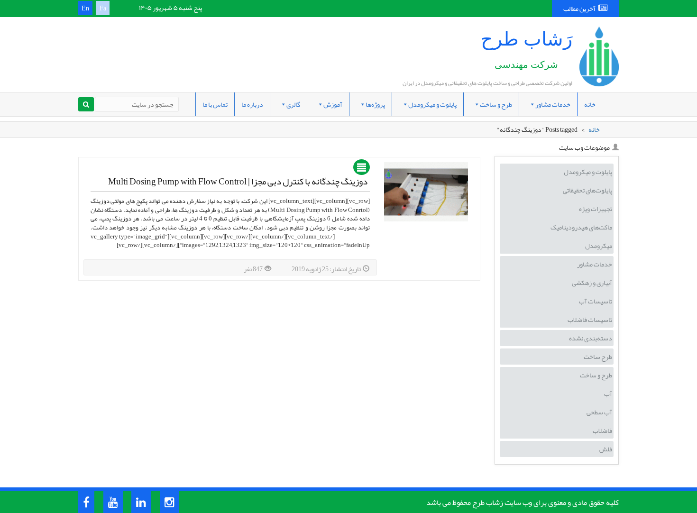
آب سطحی (599, 412)
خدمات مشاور (552, 104)
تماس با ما (215, 104)
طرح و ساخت (496, 104)
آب (608, 393)
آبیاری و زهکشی (592, 282)
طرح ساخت (598, 356)
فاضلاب (602, 430)
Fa (103, 8)
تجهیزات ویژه (595, 208)
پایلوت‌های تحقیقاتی (587, 190)
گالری (293, 104)
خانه (590, 104)
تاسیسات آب (595, 301)
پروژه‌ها (375, 104)
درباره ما (252, 104)
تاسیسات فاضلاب (590, 319)
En (85, 8)
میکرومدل (598, 245)
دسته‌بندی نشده (590, 338)
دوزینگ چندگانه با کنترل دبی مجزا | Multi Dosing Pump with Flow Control (237, 182)
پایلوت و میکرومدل (432, 104)
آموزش (332, 104)
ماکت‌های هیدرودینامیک (581, 227)
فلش (605, 449)
